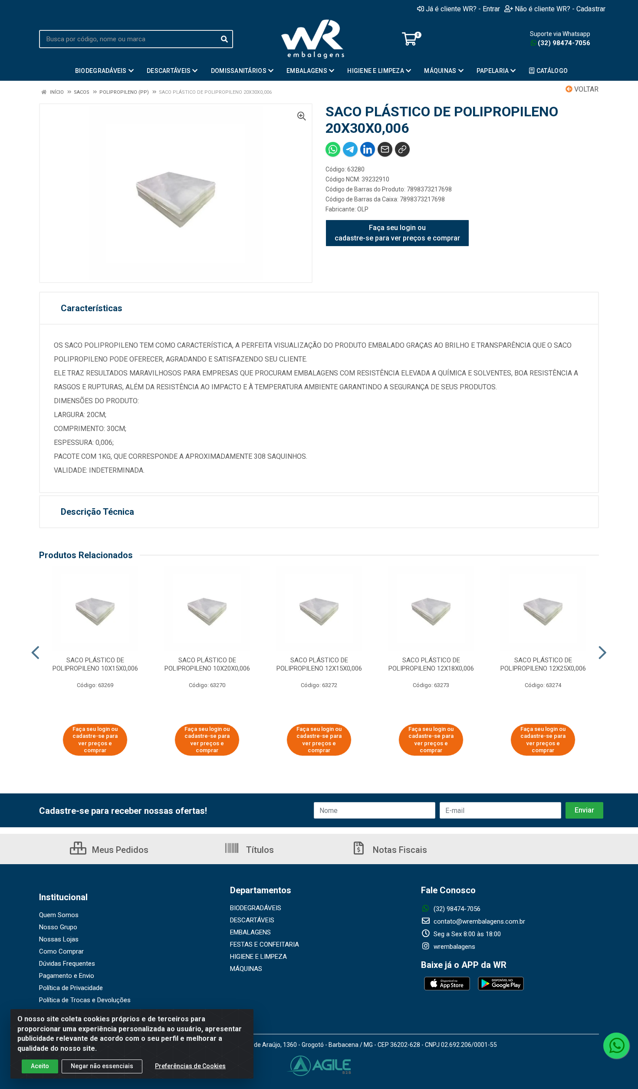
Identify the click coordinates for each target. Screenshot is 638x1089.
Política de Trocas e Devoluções (85, 1000)
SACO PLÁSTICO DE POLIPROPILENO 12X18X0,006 (431, 664)
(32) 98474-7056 (564, 43)
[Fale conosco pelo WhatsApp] (616, 1046)
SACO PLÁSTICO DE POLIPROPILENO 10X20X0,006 (207, 664)
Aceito (40, 1066)
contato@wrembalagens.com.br (478, 921)
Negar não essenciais (102, 1066)
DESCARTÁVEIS (252, 920)
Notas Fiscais (399, 850)
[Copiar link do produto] (402, 149)
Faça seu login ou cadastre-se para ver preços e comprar (397, 233)
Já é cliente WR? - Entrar (463, 8)
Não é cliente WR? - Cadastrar (560, 8)
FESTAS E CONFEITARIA (264, 944)
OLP (362, 209)
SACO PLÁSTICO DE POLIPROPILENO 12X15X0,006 (319, 664)
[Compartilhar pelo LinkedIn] (367, 149)
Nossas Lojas (59, 939)
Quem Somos (59, 915)
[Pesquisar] (224, 39)
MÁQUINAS (246, 969)
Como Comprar (61, 951)
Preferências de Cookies (190, 1066)
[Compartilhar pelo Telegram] (350, 149)
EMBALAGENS (250, 932)
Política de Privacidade (71, 988)
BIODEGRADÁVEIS (255, 908)
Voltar (585, 89)
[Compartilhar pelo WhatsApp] (333, 149)
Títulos (259, 850)
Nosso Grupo (58, 927)
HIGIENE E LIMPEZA (258, 957)
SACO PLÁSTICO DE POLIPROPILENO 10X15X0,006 (95, 664)
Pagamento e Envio (66, 976)
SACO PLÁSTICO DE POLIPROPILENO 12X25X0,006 (543, 664)
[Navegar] (35, 653)
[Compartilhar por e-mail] (385, 149)
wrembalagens (453, 947)
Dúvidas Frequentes (67, 963)
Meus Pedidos (119, 850)
